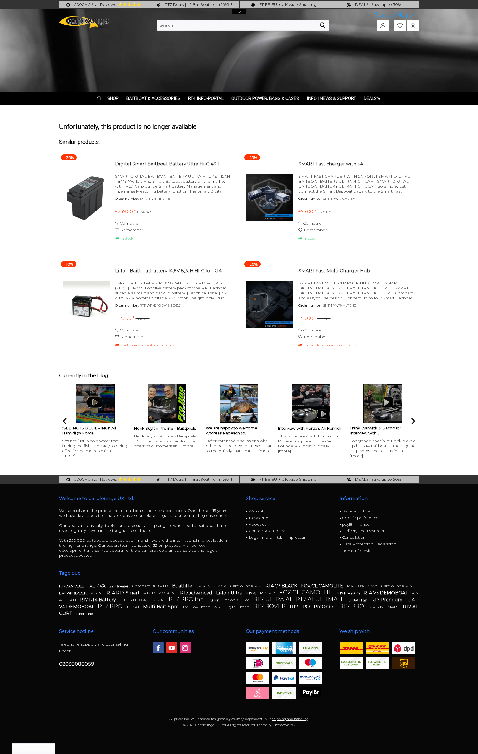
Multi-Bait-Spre (161, 606)
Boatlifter (183, 586)
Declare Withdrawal (33, 748)
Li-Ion (215, 600)
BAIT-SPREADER (73, 593)
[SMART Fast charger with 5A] (269, 197)
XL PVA (98, 586)
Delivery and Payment (363, 530)
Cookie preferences (361, 517)
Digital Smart (237, 606)
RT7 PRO (111, 606)
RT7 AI (97, 592)
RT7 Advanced (196, 592)
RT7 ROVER (270, 606)
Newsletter (259, 517)
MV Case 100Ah (362, 586)
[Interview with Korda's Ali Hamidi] (311, 403)
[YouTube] (171, 647)
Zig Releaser (119, 586)
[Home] (98, 98)
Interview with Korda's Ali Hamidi (309, 428)
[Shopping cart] (413, 25)
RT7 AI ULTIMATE (321, 599)
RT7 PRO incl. (187, 599)
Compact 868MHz (150, 586)
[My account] (383, 25)
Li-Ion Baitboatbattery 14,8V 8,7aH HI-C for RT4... (169, 270)
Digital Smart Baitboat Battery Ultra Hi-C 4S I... (168, 164)
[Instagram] (185, 647)
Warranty (257, 511)
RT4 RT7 (268, 592)
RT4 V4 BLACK (212, 586)
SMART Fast (358, 600)
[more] (69, 455)
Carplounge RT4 (246, 586)
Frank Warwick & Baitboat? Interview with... (375, 431)
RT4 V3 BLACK (281, 586)
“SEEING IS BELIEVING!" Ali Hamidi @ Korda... (89, 431)
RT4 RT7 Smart (123, 592)
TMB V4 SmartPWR (202, 606)
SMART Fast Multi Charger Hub (334, 270)
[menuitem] (395, 14)
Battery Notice (356, 511)
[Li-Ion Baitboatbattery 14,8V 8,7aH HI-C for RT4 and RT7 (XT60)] (86, 304)
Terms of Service (358, 550)
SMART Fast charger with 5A (330, 164)
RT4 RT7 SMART (384, 606)
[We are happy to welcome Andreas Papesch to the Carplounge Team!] (239, 403)
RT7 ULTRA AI (273, 599)
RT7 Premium (349, 593)
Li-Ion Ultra (229, 592)
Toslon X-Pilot (236, 599)
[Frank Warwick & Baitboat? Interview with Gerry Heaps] (383, 403)
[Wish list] (400, 25)
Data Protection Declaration (369, 543)
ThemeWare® (284, 725)
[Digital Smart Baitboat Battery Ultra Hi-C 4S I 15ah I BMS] (86, 197)
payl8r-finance (356, 524)
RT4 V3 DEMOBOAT (386, 592)
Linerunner (85, 614)
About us (257, 524)
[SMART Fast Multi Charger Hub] (269, 304)
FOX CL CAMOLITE (322, 586)
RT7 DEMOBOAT (160, 592)
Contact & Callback (267, 530)
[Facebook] (158, 647)
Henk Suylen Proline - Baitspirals (165, 428)
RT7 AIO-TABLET (73, 586)
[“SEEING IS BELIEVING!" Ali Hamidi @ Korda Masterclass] (95, 403)
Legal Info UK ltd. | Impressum (278, 537)
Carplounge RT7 (396, 586)
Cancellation (354, 537)
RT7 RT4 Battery (98, 599)
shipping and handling (290, 719)
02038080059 (76, 664)
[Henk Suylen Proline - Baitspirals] (167, 403)
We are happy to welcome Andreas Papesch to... (231, 431)
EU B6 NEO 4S (134, 599)
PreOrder (325, 606)
